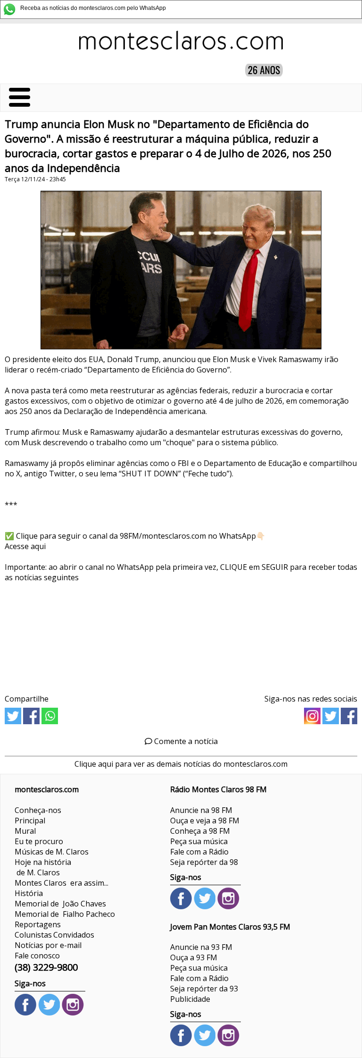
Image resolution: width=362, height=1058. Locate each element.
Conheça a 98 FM (200, 831)
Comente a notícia (185, 741)
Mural (25, 831)
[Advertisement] (181, 634)
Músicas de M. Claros (52, 851)
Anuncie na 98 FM (201, 810)
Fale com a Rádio (199, 851)
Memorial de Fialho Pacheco (65, 914)
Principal (30, 820)
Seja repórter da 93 (204, 988)
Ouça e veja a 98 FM (204, 820)
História (29, 893)
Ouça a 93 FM (193, 957)
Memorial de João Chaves (60, 903)
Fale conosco (37, 955)
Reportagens (38, 924)
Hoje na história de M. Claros (43, 867)
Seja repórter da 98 (204, 862)
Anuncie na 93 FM (201, 947)
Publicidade (190, 999)
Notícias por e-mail (48, 945)
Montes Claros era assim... (61, 883)
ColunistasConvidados (54, 935)
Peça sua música (199, 841)
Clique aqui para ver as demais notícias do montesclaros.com (181, 764)
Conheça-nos (38, 810)
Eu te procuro (39, 841)
